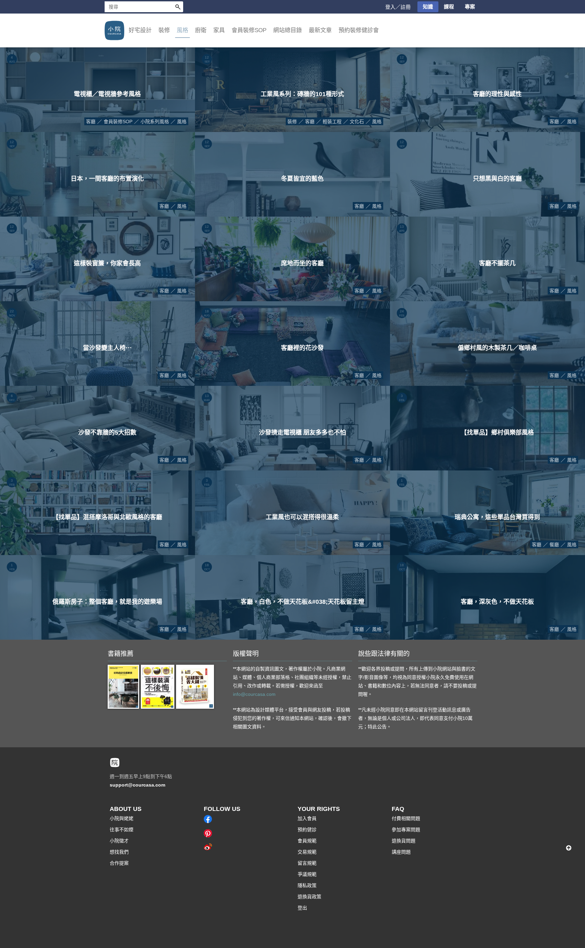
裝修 (292, 121)
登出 (302, 907)
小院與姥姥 (121, 818)
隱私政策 (307, 885)
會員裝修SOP (118, 121)
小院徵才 (119, 840)
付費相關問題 (406, 818)
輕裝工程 (332, 121)
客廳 (90, 121)
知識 (428, 6)
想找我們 (119, 852)
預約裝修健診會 (359, 30)
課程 (449, 6)
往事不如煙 (121, 829)
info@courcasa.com (254, 694)
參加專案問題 (406, 829)
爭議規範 (307, 874)
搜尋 (178, 7)
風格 (182, 121)
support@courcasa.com (137, 785)
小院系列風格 (154, 121)
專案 (470, 6)
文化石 (357, 121)
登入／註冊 (398, 7)
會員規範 (307, 840)
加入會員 (307, 818)
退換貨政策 (309, 896)
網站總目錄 (287, 30)
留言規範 (307, 863)
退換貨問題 (403, 840)
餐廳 (554, 544)
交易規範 (307, 852)
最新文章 (320, 30)
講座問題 (401, 852)
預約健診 (307, 829)
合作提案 (119, 863)
